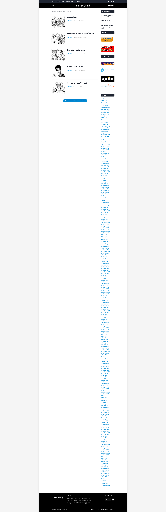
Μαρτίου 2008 (104, 463)
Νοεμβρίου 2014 (105, 328)
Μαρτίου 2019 (104, 241)
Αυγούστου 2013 (105, 353)
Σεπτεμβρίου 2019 (105, 231)
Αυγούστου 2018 (105, 253)
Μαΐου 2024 (103, 141)
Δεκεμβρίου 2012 (105, 366)
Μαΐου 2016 (103, 297)
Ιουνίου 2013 (104, 356)
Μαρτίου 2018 (104, 261)
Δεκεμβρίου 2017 (105, 266)
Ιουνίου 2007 (104, 478)
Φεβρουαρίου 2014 (105, 343)
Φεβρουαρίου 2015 (105, 322)
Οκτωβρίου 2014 (105, 329)
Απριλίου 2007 (104, 482)
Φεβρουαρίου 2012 (105, 383)
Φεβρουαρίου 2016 (105, 302)
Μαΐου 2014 (103, 338)
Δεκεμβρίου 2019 (105, 226)
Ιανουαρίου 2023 (105, 165)
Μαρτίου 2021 (104, 200)
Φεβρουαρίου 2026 (105, 107)
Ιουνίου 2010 (104, 417)
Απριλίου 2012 (104, 380)
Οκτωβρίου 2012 (105, 370)
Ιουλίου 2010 (104, 416)
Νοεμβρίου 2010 (105, 409)
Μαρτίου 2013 (104, 361)
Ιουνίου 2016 (104, 295)
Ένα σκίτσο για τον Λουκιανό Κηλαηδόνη (106, 21)
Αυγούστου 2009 (105, 434)
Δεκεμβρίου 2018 (105, 246)
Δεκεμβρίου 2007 (105, 468)
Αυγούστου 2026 (105, 99)
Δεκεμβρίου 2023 (105, 148)
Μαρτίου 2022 (104, 180)
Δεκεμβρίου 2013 (105, 346)
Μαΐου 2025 (103, 121)
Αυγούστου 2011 (105, 394)
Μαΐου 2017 (103, 278)
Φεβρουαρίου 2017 (105, 283)
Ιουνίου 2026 (104, 102)
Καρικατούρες (69, 1)
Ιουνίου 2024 (104, 139)
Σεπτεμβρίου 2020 (105, 211)
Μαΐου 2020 (103, 217)
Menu (54, 5)
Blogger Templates (62, 509)
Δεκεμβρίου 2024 (105, 129)
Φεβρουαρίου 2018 (105, 263)
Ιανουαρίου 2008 (105, 466)
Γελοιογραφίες (60, 1)
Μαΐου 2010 (103, 419)
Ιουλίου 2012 (104, 375)
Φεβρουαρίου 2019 (105, 243)
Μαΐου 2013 (103, 358)
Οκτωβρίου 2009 (105, 431)
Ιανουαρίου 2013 (105, 365)
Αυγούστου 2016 (105, 294)
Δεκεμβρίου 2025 (105, 111)
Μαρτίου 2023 (104, 161)
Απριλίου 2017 (104, 280)
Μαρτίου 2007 (104, 483)
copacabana (72, 17)
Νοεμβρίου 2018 (105, 248)
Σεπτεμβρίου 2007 (105, 473)
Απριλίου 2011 (104, 400)
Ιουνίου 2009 (104, 438)
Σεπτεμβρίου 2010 (105, 412)
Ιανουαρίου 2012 (105, 385)
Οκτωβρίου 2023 (105, 151)
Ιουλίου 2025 (104, 117)
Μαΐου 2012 (103, 378)
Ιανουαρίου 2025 (105, 128)
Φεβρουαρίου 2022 (105, 182)
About (97, 509)
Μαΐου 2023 (103, 158)
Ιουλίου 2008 (104, 456)
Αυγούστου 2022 (105, 173)
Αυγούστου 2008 (105, 455)
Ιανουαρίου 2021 (105, 204)
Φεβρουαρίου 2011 (105, 404)
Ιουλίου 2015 (104, 314)
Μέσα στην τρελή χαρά (77, 83)
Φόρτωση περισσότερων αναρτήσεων (75, 101)
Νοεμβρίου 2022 (105, 168)
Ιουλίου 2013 (104, 355)
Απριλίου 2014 (104, 339)
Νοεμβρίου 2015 (105, 307)
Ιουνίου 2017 (104, 277)
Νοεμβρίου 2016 (105, 289)
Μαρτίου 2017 (104, 282)
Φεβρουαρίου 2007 (105, 485)
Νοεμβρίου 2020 (105, 207)
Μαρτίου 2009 (104, 443)
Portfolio (112, 509)
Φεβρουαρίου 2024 (105, 145)
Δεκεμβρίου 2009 (105, 427)
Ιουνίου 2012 (104, 377)
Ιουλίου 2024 (104, 138)
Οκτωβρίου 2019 (105, 229)
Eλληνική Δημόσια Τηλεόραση (80, 33)
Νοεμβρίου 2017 (105, 268)
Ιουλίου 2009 (104, 436)
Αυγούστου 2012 (105, 373)
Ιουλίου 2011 (104, 395)
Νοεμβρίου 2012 (105, 368)
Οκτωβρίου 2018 (105, 250)
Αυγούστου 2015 (105, 312)
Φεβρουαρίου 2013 (105, 363)
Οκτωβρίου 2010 (105, 411)
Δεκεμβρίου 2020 (105, 205)
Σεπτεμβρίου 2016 (105, 292)
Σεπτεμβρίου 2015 (105, 311)
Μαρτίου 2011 (104, 402)
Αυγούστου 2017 (105, 273)
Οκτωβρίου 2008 (105, 451)
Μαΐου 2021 (103, 197)
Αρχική (53, 1)
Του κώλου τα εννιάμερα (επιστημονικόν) (107, 16)
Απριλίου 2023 (104, 160)
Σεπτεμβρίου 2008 (105, 453)
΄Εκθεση (77, 1)
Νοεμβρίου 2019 (105, 228)
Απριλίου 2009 (104, 441)
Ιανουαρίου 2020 (105, 224)
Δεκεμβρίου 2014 (105, 326)
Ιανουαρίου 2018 (105, 265)
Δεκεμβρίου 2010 (105, 407)
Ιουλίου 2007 (104, 477)
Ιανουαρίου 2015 (105, 324)
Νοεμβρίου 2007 (105, 470)
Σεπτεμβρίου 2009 (105, 433)
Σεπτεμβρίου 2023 (105, 153)
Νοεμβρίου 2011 (105, 388)
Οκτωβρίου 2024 (105, 133)
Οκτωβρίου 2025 (105, 114)
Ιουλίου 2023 (104, 155)
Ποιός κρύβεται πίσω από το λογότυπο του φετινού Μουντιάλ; (107, 27)
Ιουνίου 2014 (104, 336)
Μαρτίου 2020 (104, 221)
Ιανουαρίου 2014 (105, 344)
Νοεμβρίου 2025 (105, 112)
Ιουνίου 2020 (104, 216)
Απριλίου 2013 (104, 360)
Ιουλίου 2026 (104, 100)
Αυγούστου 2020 (105, 212)
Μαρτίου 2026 (104, 106)
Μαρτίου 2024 (104, 143)
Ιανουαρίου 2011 (105, 405)
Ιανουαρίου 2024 (105, 146)
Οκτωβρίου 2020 (105, 209)
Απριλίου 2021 (104, 199)
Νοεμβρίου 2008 (105, 450)
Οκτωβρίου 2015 (105, 309)
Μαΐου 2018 (103, 258)
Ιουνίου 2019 (104, 236)
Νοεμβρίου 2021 (105, 187)
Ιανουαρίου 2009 (105, 446)
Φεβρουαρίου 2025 (105, 126)
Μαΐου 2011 (103, 399)
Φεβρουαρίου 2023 (105, 163)
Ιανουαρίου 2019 (105, 244)
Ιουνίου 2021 (104, 195)
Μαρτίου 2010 (104, 422)
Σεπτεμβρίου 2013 (105, 351)
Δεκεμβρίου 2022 (105, 166)
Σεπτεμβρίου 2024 (105, 134)
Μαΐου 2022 (103, 178)
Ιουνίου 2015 (104, 316)
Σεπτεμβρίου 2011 (105, 392)
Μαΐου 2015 (103, 317)
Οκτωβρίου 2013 (105, 350)
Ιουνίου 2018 (104, 256)
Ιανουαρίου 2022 (105, 183)
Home (92, 509)
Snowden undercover (76, 50)
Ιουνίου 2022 (104, 177)
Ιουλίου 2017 (104, 275)
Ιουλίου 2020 (104, 214)
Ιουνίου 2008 (104, 458)
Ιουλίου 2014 (104, 334)
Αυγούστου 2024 (105, 136)
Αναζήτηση (109, 5)
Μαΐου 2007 (103, 480)
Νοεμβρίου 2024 (105, 131)
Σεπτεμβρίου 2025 (105, 116)
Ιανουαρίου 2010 (105, 426)
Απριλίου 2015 (104, 319)
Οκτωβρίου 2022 (105, 170)
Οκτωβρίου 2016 (105, 290)
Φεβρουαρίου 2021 (105, 202)
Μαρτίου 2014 (104, 341)
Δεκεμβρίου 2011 (105, 387)
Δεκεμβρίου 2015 (105, 305)
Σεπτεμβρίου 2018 (105, 251)
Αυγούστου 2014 (105, 333)
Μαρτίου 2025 (104, 124)
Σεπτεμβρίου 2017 (105, 272)
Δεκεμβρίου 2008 (105, 448)
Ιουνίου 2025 (104, 119)
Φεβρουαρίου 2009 (105, 444)
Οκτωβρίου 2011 (105, 390)
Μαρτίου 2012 (104, 382)
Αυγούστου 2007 (105, 475)
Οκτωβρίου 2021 (105, 189)
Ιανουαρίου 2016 (105, 304)
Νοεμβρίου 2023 (105, 150)
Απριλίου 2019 (104, 239)
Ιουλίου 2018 (104, 255)
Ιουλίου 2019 (104, 234)
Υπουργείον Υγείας (75, 66)
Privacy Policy (104, 509)
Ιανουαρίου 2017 (105, 285)
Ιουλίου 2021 (104, 194)
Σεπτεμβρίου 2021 (105, 190)
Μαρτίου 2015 (104, 321)
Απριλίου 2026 (104, 104)
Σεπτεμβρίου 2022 (105, 172)
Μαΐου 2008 (103, 460)
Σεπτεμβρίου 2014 (105, 331)
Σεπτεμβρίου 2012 (105, 372)
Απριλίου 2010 (104, 421)
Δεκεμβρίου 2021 (105, 185)
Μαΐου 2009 (103, 439)
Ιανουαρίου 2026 (105, 109)
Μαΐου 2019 (103, 238)
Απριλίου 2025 (104, 122)
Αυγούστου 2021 (105, 192)
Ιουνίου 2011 (104, 397)
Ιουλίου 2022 (104, 175)
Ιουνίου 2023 (104, 156)
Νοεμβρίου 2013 (105, 348)
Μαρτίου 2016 (104, 300)
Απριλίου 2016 (104, 299)
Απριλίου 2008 (104, 461)
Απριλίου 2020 (104, 219)
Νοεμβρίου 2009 (105, 429)
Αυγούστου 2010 (105, 414)
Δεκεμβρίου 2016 (105, 287)
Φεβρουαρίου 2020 (105, 222)
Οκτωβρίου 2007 (105, 471)
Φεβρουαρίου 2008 (105, 465)
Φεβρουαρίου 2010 (105, 424)
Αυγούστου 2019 (105, 233)
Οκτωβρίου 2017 (105, 270)
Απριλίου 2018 (104, 260)
